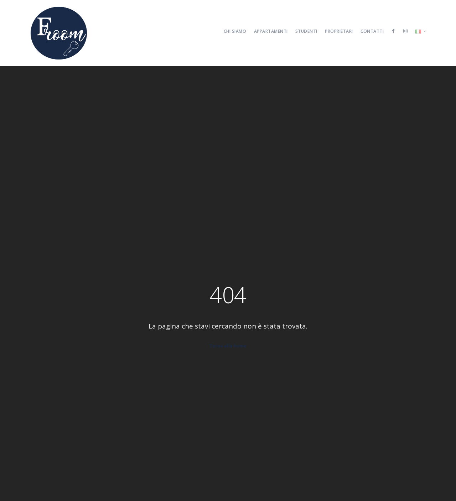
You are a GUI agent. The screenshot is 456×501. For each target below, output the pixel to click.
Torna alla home (228, 346)
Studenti (306, 31)
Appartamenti (271, 31)
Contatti (372, 31)
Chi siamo (235, 31)
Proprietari (339, 31)
